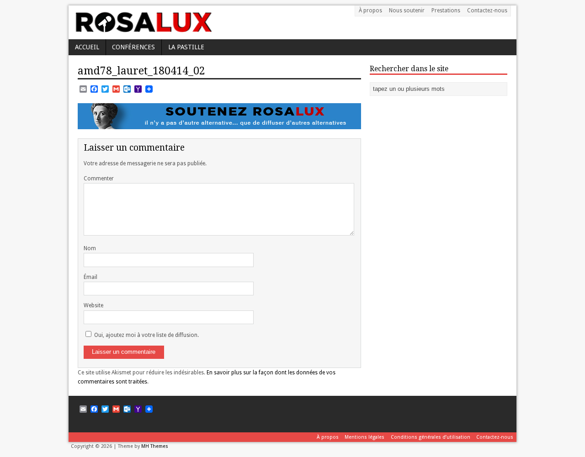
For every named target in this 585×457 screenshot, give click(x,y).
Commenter (99, 178)
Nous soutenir (407, 10)
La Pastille (186, 47)
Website (93, 305)
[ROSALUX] (143, 29)
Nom (90, 248)
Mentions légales (364, 437)
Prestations (445, 10)
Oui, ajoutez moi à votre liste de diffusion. (146, 335)
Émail (90, 277)
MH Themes (154, 446)
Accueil (87, 47)
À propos (370, 10)
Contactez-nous (487, 10)
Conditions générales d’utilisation (430, 437)
